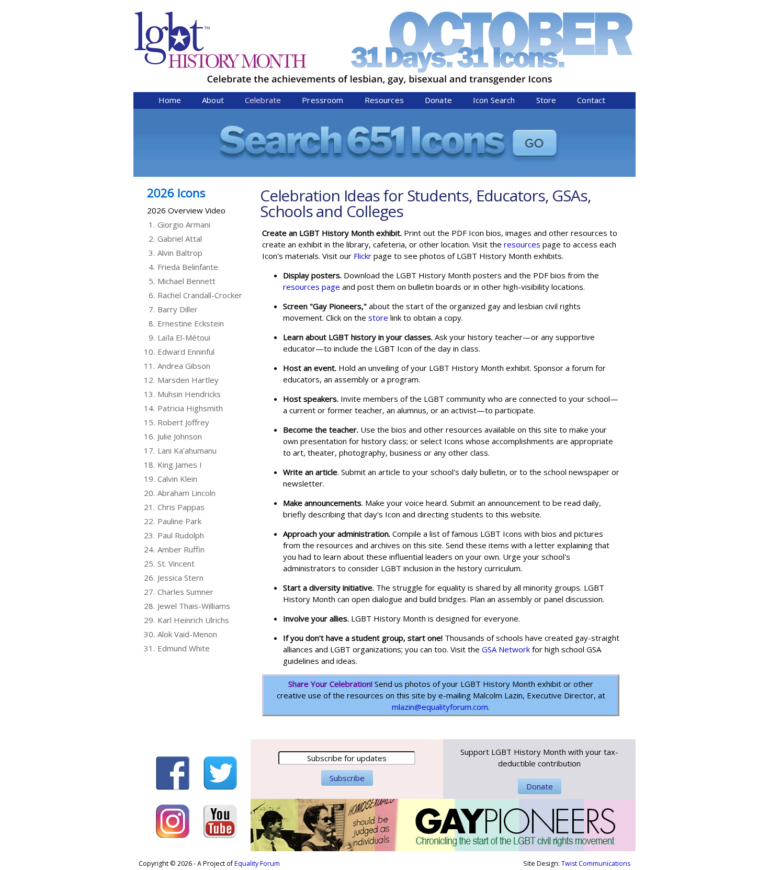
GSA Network (507, 649)
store (378, 317)
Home (170, 100)
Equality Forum (257, 863)
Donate (438, 100)
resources (521, 244)
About (213, 100)
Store (546, 100)
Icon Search (494, 100)
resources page (311, 286)
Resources (384, 100)
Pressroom (322, 100)
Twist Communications (595, 863)
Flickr (362, 256)
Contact (591, 100)
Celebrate (263, 100)
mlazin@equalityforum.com (440, 707)
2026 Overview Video (186, 210)
